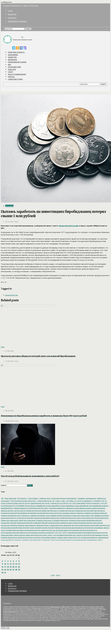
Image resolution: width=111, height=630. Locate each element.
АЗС (92, 515)
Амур (27, 525)
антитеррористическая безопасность (82, 530)
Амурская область (43, 525)
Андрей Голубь (28, 528)
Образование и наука (17, 62)
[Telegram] (13, 47)
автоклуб (13, 513)
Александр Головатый (59, 518)
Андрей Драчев (41, 528)
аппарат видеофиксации (86, 532)
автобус (10, 510)
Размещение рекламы (17, 21)
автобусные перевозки (74, 510)
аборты (33, 506)
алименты (64, 523)
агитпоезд (58, 513)
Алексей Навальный (17, 523)
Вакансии (12, 14)
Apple (83, 503)
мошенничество (11, 295)
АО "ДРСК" (63, 532)
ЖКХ (9, 64)
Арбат (11, 535)
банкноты (70, 540)
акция (3, 518)
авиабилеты (61, 508)
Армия (61, 535)
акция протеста (11, 518)
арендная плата (36, 535)
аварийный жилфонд (100, 506)
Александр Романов (35, 520)
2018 (79, 501)
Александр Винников (41, 518)
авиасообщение (98, 508)
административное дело (40, 515)
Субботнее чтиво (15, 79)
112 (75, 501)
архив (19, 537)
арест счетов (53, 535)
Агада (51, 513)
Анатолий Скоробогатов (100, 525)
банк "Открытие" (44, 540)
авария (17, 508)
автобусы (101, 510)
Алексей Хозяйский (33, 523)
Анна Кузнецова (67, 528)
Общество (12, 57)
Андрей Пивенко (54, 528)
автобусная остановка (23, 510)
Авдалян (52, 508)
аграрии (66, 513)
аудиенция (85, 537)
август (46, 508)
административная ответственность (15, 515)
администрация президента (61, 515)
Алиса (70, 523)
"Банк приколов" (10, 498)
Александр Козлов (92, 518)
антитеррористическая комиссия (14, 532)
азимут (87, 515)
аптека (104, 532)
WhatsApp (8, 506)
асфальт (53, 537)
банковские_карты (95, 540)
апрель (99, 532)
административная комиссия (95, 513)
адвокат (72, 513)
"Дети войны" (32, 498)
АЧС (12, 540)
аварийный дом (85, 506)
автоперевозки (43, 513)
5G (103, 501)
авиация (4, 510)
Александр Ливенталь (18, 520)
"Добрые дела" (44, 498)
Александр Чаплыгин (68, 520)
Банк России (56, 540)
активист (105, 515)
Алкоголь (89, 523)
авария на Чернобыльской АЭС (32, 508)
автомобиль (32, 513)
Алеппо (57, 523)
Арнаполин (68, 535)
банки (63, 540)
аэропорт (18, 540)
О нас (10, 11)
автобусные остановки (56, 510)
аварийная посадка (43, 506)
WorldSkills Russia (23, 506)
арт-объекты (78, 535)
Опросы (11, 77)
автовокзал (5, 513)
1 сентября (69, 501)
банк (35, 540)
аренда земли (24, 535)
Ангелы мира (6, 528)
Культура (12, 69)
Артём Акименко (96, 535)
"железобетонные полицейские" (64, 498)
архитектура (27, 537)
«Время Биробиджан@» (68, 226)
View (2, 347)
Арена (16, 535)
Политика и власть (16, 52)
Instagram (95, 503)
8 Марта (15, 503)
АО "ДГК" (55, 532)
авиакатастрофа (72, 508)
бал (31, 540)
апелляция (72, 532)
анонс (3, 530)
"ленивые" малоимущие (86, 498)
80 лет (22, 503)
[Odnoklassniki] (17, 47)
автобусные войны (39, 510)
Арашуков (5, 535)
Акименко (98, 515)
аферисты (94, 537)
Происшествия (14, 67)
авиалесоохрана (85, 508)
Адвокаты (80, 513)
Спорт (10, 72)
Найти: (3, 485)
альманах (21, 525)
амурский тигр (69, 525)
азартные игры (78, 515)
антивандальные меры (14, 530)
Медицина (12, 60)
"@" (2, 498)
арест (45, 535)
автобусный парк (90, 510)
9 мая (78, 503)
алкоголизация (79, 523)
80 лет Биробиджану (33, 503)
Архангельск (12, 537)
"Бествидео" (22, 498)
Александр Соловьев (51, 520)
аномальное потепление (84, 528)
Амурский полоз (56, 525)
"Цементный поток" (44, 501)
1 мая (62, 501)
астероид (36, 537)
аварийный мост (7, 508)
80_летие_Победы (49, 503)
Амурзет (32, 525)
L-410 (101, 503)
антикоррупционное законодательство (39, 530)
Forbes (88, 503)
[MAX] (24, 47)
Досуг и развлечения (17, 74)
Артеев (86, 535)
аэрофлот (26, 540)
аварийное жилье (58, 506)
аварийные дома (72, 506)
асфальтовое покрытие (66, 537)
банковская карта (81, 540)
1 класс (57, 501)
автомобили (22, 513)
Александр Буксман (25, 518)
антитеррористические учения (39, 532)
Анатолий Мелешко (82, 525)
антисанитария (61, 530)
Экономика (13, 55)
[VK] (21, 47)
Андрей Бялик (16, 528)
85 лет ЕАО (61, 503)
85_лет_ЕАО (71, 503)
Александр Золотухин (76, 518)
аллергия (13, 525)
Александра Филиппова (85, 520)
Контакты (12, 18)
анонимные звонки (101, 528)
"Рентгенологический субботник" (23, 501)
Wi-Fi (14, 506)
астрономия (45, 537)
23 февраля (86, 501)
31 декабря (95, 501)
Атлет (78, 537)
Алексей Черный (47, 523)
